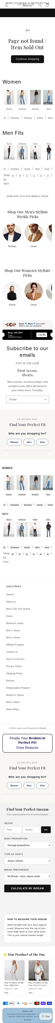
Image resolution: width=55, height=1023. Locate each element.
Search (10, 594)
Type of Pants (13, 854)
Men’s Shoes (13, 637)
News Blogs (12, 709)
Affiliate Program (15, 644)
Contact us (12, 652)
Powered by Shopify (37, 728)
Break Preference (16, 870)
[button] (6, 5)
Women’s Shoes (15, 695)
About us (11, 601)
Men (29, 442)
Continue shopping (27, 59)
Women (14, 442)
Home (9, 616)
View (6, 993)
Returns (10, 680)
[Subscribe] (45, 399)
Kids (42, 442)
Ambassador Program (18, 688)
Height (8, 823)
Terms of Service (15, 659)
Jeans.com (22, 728)
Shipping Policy (14, 673)
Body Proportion (16, 838)
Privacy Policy (14, 666)
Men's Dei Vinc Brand (18, 609)
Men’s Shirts (13, 702)
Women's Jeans (15, 623)
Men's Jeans (13, 630)
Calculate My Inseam (27, 888)
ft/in (46, 829)
